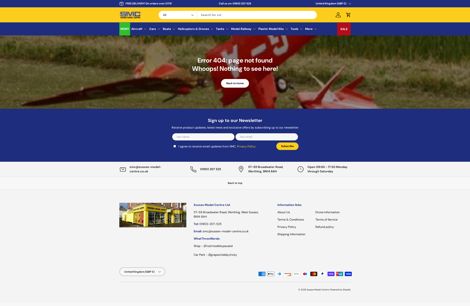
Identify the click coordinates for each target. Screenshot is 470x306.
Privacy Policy (246, 146)
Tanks (220, 29)
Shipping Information (291, 234)
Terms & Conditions (290, 219)
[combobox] (238, 15)
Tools (294, 29)
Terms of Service (326, 219)
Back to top (235, 183)
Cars (152, 29)
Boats (167, 29)
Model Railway (241, 29)
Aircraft (136, 29)
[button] (348, 15)
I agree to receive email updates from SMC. (217, 146)
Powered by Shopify (340, 289)
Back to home (235, 83)
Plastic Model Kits (271, 29)
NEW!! (124, 29)
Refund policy (324, 227)
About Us (283, 212)
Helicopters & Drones (193, 29)
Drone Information (327, 212)
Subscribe (287, 146)
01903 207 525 (242, 3)
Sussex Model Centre (318, 289)
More (309, 29)
